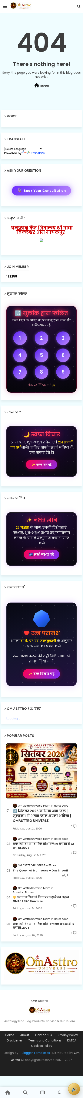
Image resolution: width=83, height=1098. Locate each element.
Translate (38, 153)
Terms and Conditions (44, 1040)
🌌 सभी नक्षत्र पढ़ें (41, 554)
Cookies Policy (41, 1046)
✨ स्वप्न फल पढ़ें (41, 464)
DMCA (71, 1040)
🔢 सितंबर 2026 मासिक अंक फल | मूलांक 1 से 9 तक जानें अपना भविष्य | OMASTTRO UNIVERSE (42, 816)
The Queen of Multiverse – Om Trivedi (40, 871)
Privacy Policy (68, 1035)
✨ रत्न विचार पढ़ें (41, 673)
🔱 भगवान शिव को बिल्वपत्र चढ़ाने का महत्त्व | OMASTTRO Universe (41, 899)
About (24, 1035)
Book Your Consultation (41, 190)
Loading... (13, 718)
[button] (78, 6)
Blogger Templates (36, 1053)
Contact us (43, 1035)
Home (44, 86)
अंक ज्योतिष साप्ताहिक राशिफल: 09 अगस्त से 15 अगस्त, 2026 (43, 926)
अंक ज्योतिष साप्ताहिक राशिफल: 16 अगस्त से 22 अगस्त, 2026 (43, 846)
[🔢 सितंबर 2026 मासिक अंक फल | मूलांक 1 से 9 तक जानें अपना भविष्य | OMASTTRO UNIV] (41, 770)
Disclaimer (14, 1040)
